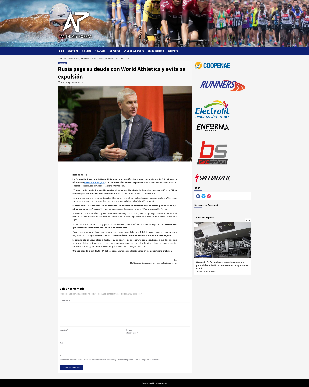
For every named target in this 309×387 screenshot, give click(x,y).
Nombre (64, 330)
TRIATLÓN (100, 51)
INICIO (61, 51)
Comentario (65, 300)
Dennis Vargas (210, 268)
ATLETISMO (73, 51)
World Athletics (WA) (94, 182)
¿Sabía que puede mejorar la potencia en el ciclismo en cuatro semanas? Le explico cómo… (221, 264)
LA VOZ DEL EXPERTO (134, 51)
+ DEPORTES (114, 51)
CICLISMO (86, 51)
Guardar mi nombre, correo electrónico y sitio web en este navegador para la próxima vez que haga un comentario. (110, 359)
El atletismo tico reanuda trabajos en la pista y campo (153, 261)
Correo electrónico (132, 331)
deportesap (77, 82)
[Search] (249, 50)
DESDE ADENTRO (156, 51)
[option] (222, 249)
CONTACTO (173, 51)
